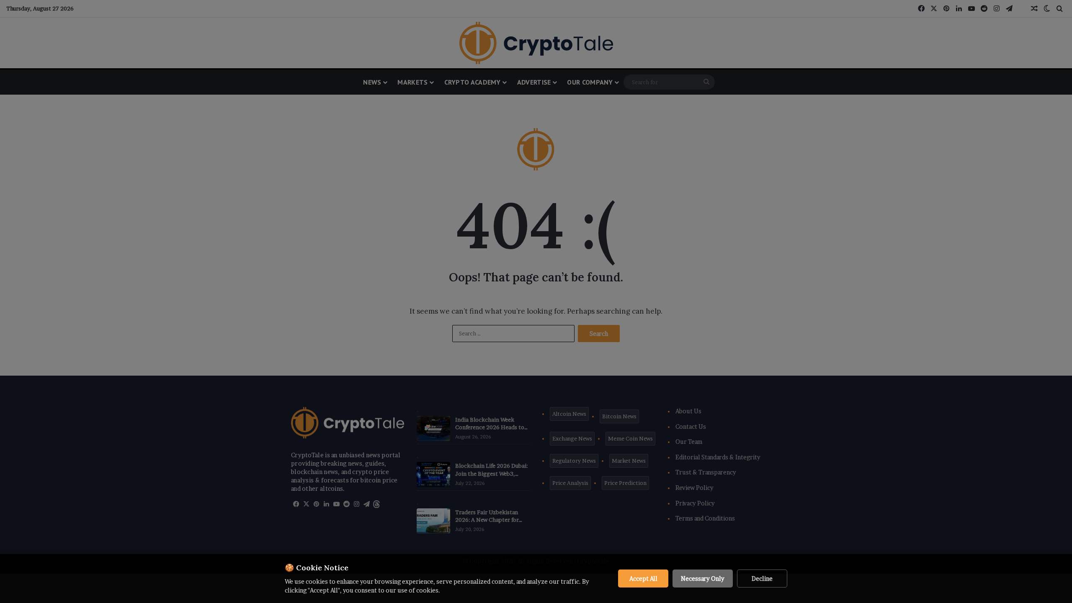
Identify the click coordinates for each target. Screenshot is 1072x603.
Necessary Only (702, 578)
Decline (762, 578)
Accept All (643, 578)
